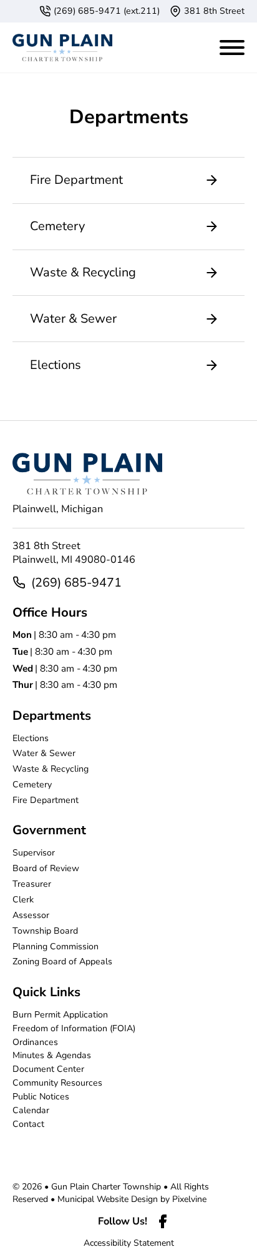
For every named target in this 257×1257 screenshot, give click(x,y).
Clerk (23, 900)
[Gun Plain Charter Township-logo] (62, 47)
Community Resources (57, 1083)
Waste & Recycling (50, 769)
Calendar (30, 1110)
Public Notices (40, 1097)
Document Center (48, 1069)
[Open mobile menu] (232, 45)
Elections (30, 738)
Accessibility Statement (129, 1243)
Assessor (30, 915)
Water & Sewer (43, 753)
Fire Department (45, 800)
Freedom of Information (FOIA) (73, 1028)
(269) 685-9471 (76, 583)
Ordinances (35, 1042)
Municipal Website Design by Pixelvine (131, 1199)
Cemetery (32, 784)
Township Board (45, 931)
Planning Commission (55, 946)
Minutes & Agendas (51, 1055)
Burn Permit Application (60, 1015)
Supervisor (33, 853)
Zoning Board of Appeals (62, 961)
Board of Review (45, 868)
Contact (28, 1124)
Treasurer (31, 884)
